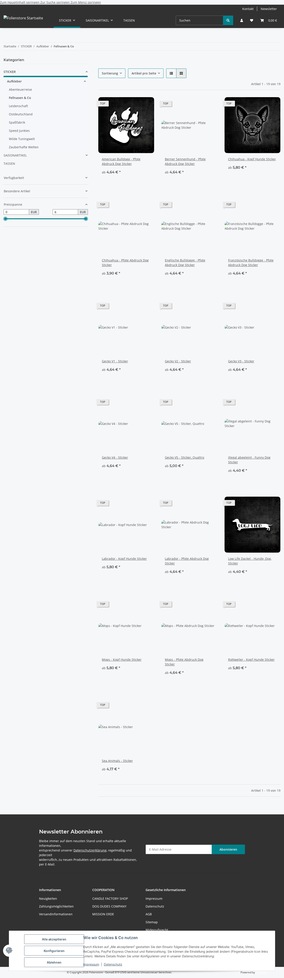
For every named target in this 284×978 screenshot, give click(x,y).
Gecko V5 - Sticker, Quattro (184, 457)
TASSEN (9, 163)
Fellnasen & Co (20, 98)
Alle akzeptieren (54, 939)
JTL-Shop (261, 972)
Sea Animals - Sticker (117, 761)
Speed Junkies (19, 131)
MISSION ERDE (103, 914)
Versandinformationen (56, 914)
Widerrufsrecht (157, 930)
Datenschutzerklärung (89, 850)
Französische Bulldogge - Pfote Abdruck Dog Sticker (251, 262)
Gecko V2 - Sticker (178, 361)
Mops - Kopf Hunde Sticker (122, 659)
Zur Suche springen (55, 2)
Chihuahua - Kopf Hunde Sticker (252, 159)
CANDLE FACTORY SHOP (110, 898)
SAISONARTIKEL (15, 155)
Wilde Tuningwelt (22, 139)
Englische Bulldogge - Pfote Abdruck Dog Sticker (185, 262)
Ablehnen (54, 962)
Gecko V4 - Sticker (115, 457)
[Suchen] (228, 20)
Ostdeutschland (21, 114)
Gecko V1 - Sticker (115, 361)
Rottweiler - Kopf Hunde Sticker (251, 659)
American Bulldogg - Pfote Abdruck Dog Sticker (121, 161)
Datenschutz (113, 964)
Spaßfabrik (17, 122)
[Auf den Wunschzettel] (147, 105)
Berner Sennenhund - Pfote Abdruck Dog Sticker (185, 161)
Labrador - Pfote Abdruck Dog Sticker (187, 560)
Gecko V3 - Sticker (241, 361)
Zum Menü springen (86, 2)
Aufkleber (14, 81)
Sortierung (110, 73)
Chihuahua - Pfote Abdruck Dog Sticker (125, 262)
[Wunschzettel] (252, 20)
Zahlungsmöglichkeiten (56, 906)
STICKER (10, 72)
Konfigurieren (54, 951)
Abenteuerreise (20, 89)
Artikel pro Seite (144, 73)
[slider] (5, 219)
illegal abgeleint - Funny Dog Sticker (249, 459)
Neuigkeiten (48, 898)
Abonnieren (228, 849)
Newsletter (269, 9)
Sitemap (152, 922)
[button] (242, 20)
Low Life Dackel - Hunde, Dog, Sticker (250, 560)
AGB (149, 914)
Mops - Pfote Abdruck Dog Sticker (184, 661)
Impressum (91, 964)
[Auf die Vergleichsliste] (135, 105)
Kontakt (248, 9)
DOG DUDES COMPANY (109, 906)
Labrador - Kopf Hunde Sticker (124, 558)
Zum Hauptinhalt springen (20, 2)
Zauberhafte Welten (24, 147)
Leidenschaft (18, 106)
